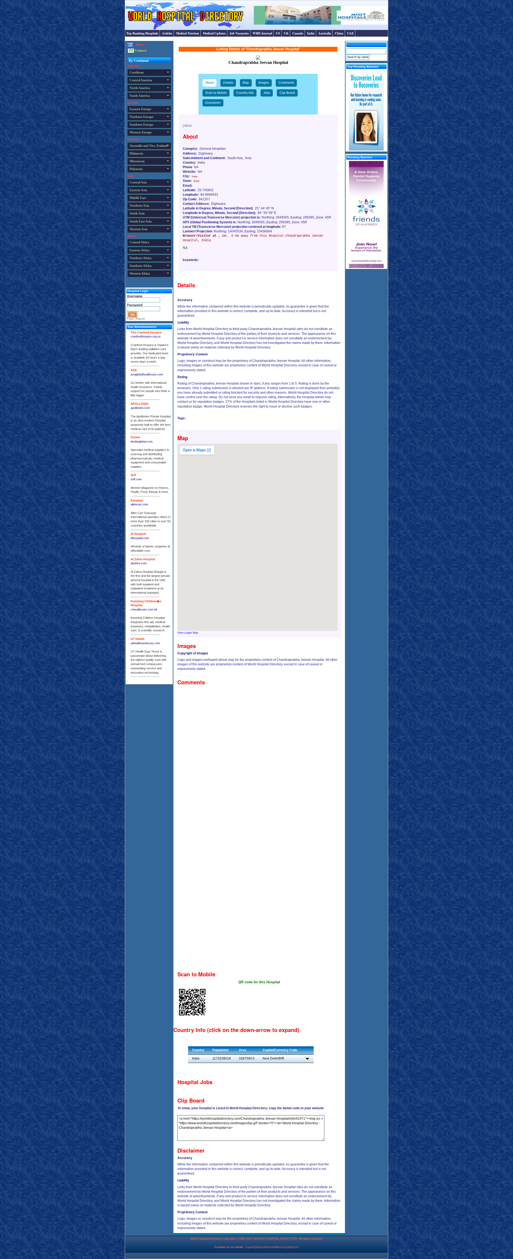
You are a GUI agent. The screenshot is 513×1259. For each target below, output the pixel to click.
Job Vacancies (239, 33)
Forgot (130, 318)
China (339, 33)
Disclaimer (213, 103)
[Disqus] (259, 755)
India (310, 33)
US (278, 33)
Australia (324, 33)
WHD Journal (262, 33)
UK (286, 33)
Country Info (245, 93)
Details (228, 83)
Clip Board (287, 93)
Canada (297, 33)
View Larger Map (187, 632)
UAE (350, 33)
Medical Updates (214, 33)
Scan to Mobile (216, 93)
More (188, 126)
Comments (286, 83)
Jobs (266, 93)
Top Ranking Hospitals (142, 33)
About (209, 83)
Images (263, 83)
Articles (167, 33)
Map (246, 83)
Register (140, 318)
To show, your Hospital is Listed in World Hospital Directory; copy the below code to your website (250, 1108)
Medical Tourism (187, 33)
